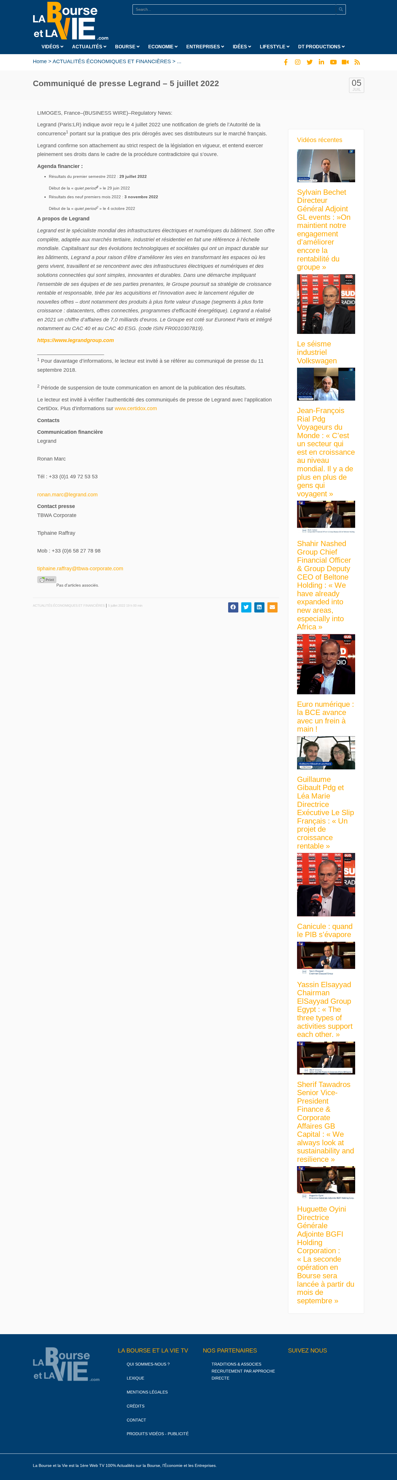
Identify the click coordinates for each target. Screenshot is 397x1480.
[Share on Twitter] (246, 607)
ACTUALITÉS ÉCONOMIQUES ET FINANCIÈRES (112, 61)
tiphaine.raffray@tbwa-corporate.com (80, 568)
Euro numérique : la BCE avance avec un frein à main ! (325, 717)
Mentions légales (147, 1392)
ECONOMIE (161, 46)
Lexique (135, 1378)
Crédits (135, 1406)
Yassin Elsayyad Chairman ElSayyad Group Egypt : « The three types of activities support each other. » (325, 1009)
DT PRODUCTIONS (320, 46)
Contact (136, 1420)
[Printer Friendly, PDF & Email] (46, 579)
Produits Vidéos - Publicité (158, 1433)
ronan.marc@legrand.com (67, 495)
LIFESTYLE (273, 46)
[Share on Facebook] (233, 607)
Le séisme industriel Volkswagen (317, 352)
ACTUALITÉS (87, 46)
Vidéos (51, 46)
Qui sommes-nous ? (148, 1364)
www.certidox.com (136, 408)
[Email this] (272, 607)
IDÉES (240, 46)
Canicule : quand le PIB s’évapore (325, 930)
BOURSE (126, 46)
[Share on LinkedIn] (259, 607)
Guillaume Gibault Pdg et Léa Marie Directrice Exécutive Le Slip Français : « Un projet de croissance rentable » (325, 812)
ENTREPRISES (203, 46)
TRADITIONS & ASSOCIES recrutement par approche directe (243, 1371)
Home (40, 61)
